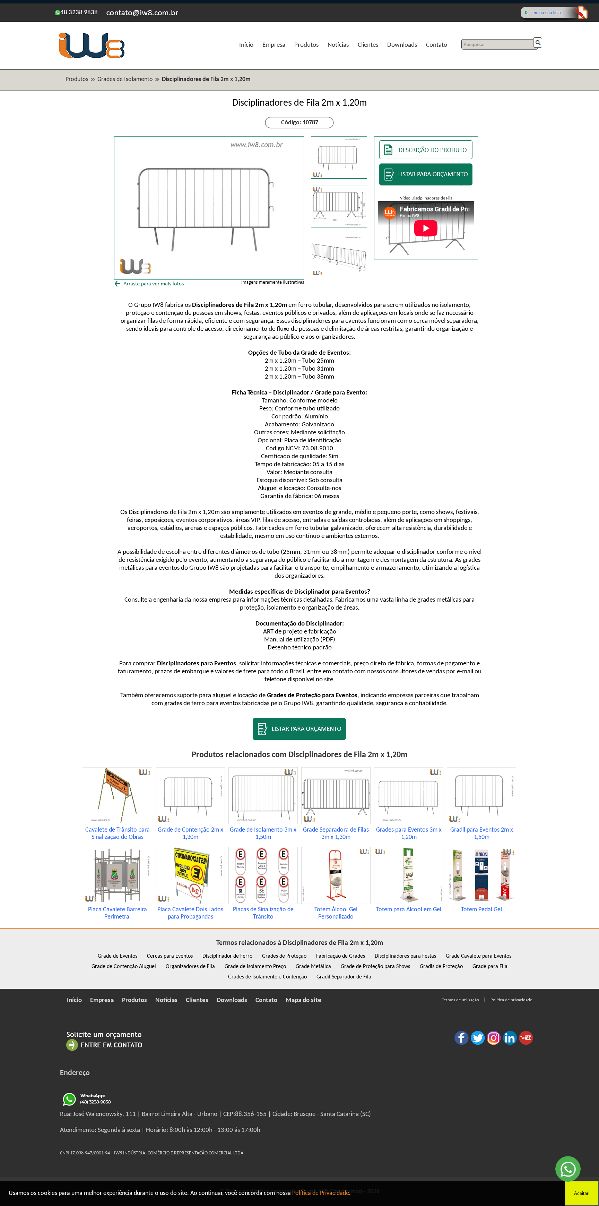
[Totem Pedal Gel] (481, 902)
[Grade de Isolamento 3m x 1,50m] (263, 822)
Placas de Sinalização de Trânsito (263, 913)
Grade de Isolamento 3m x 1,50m (263, 834)
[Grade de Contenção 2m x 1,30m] (190, 822)
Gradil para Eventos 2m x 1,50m (481, 834)
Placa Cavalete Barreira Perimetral (117, 913)
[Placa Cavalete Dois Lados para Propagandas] (190, 902)
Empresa (273, 45)
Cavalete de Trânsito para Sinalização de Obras (117, 834)
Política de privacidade (511, 1000)
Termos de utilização (460, 1000)
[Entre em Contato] (104, 1050)
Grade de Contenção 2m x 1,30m (190, 834)
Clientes (368, 45)
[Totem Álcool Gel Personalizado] (336, 902)
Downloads (402, 45)
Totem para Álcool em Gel (408, 909)
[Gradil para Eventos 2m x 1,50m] (481, 822)
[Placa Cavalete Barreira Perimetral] (117, 902)
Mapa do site (303, 1000)
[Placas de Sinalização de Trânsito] (263, 902)
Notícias (338, 45)
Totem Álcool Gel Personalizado (335, 913)
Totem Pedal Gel (481, 909)
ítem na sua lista (545, 12)
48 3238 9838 (79, 12)
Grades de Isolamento (125, 79)
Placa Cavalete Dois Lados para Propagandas (190, 913)
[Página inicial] (91, 57)
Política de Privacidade (320, 1193)
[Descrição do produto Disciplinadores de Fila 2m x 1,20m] (426, 157)
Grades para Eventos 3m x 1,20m (409, 834)
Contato (436, 45)
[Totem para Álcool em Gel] (408, 902)
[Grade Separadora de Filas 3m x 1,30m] (336, 822)
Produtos (306, 45)
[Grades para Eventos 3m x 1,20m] (408, 822)
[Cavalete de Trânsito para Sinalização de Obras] (117, 822)
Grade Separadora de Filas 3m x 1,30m (336, 834)
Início (246, 45)
